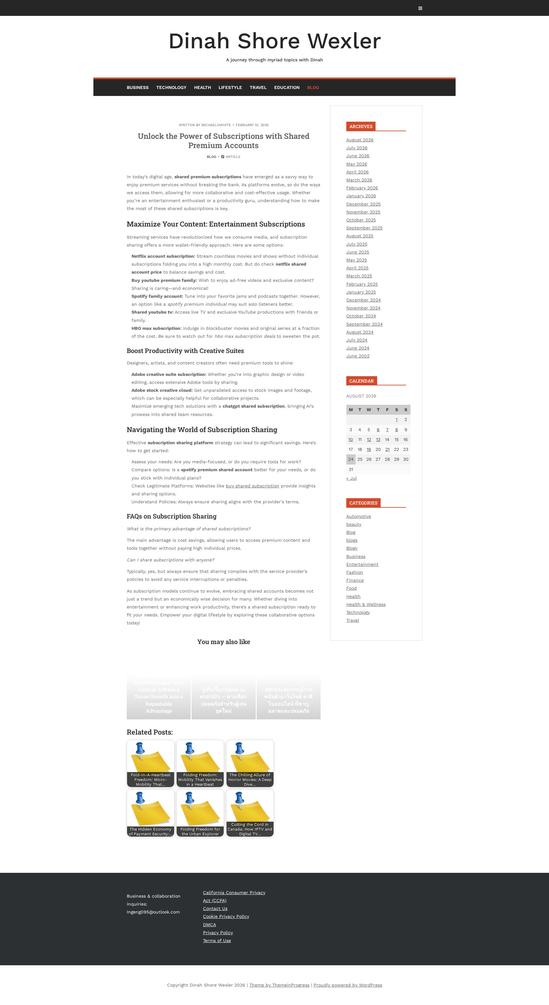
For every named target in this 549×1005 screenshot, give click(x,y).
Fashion (354, 572)
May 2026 (356, 163)
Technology (171, 87)
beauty (353, 524)
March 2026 (359, 179)
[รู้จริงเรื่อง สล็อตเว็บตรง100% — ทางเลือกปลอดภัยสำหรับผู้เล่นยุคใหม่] (223, 687)
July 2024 (357, 340)
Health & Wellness (366, 604)
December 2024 (363, 299)
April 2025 (357, 267)
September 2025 (364, 227)
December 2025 (363, 204)
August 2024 (360, 332)
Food (351, 588)
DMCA (209, 924)
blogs (351, 540)
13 (378, 439)
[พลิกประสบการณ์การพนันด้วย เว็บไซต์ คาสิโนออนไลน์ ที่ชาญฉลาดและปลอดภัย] (289, 687)
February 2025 (362, 284)
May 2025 (356, 259)
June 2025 (357, 252)
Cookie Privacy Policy (226, 916)
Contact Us (215, 908)
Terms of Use (217, 940)
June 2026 (357, 155)
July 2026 (357, 147)
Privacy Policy (218, 932)
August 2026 (360, 139)
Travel (258, 87)
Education (287, 87)
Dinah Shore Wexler (274, 45)
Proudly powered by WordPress (348, 985)
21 (387, 449)
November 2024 (363, 307)
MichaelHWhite (216, 125)
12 (369, 439)
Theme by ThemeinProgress (279, 985)
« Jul (351, 478)
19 (369, 449)
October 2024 (361, 315)
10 (351, 439)
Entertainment (362, 564)
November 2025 (363, 211)
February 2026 (362, 187)
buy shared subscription (252, 485)
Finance (355, 580)
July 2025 (356, 244)
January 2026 (361, 195)
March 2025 (359, 275)
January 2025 (361, 292)
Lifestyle (230, 87)
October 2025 (361, 219)
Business (138, 87)
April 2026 (357, 171)
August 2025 (359, 235)
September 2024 (364, 324)
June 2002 (357, 355)
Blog (313, 87)
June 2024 (357, 347)
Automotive (358, 516)
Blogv (351, 548)
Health (202, 87)
